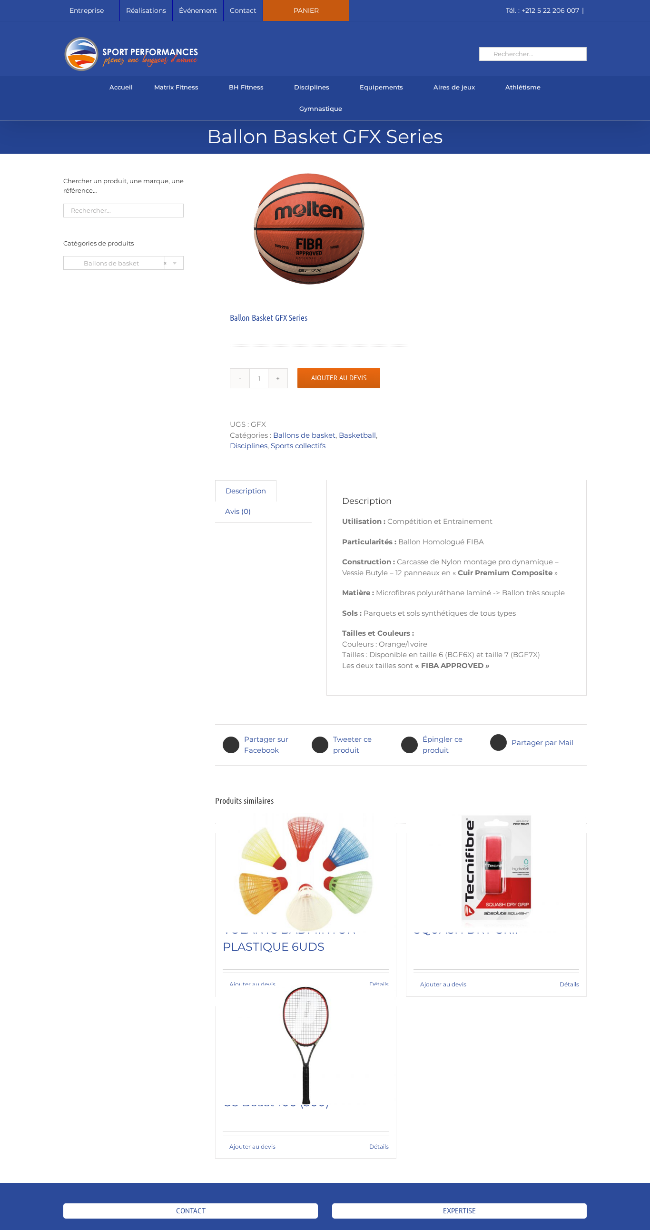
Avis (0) (238, 511)
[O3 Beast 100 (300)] (306, 1045)
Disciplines (248, 445)
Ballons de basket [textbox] (119, 263)
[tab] (245, 491)
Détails (379, 984)
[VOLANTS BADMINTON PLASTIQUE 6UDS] (306, 872)
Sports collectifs (298, 445)
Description (246, 490)
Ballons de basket (304, 435)
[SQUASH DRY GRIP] (496, 872)
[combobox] (123, 263)
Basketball (357, 435)
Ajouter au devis (338, 378)
